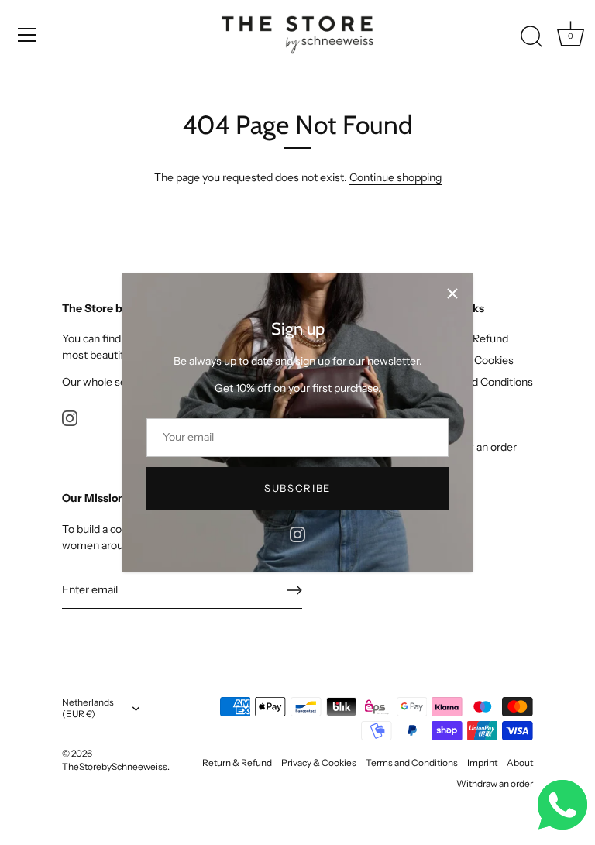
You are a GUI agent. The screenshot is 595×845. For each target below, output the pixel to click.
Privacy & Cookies (318, 762)
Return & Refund (237, 762)
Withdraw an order (494, 783)
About (520, 762)
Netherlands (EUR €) (88, 708)
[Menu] (27, 35)
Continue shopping (395, 177)
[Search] (531, 37)
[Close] (452, 294)
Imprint (482, 762)
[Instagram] (297, 534)
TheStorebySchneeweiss (114, 766)
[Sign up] (294, 590)
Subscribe (297, 488)
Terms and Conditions (479, 382)
